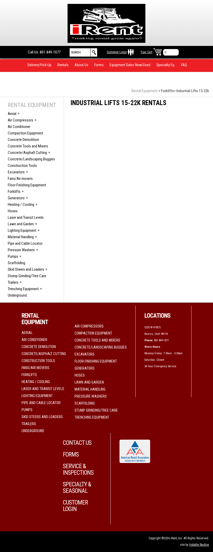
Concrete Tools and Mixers (28, 146)
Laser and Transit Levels (26, 217)
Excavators (16, 172)
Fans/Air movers (20, 178)
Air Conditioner (19, 126)
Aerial (12, 113)
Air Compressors (20, 120)
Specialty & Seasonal (77, 487)
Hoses (13, 211)
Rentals (63, 65)
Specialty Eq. (165, 65)
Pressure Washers (21, 250)
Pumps (13, 256)
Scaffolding (16, 263)
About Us (81, 65)
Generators (16, 198)
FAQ (184, 65)
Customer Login (117, 52)
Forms (99, 65)
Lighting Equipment (22, 230)
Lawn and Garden (21, 224)
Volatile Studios (199, 545)
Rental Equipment (144, 90)
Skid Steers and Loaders (26, 269)
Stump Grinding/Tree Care (27, 276)
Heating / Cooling (21, 204)
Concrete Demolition (23, 139)
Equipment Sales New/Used (130, 65)
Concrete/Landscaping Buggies (31, 159)
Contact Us (77, 442)
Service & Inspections (78, 469)
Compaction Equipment (25, 133)
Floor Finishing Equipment (27, 185)
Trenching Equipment (23, 289)
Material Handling (21, 237)
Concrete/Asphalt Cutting (27, 152)
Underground (17, 295)
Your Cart (146, 52)
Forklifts (14, 191)
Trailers (13, 282)
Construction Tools (22, 165)
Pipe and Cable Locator (25, 243)
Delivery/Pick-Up (39, 65)
